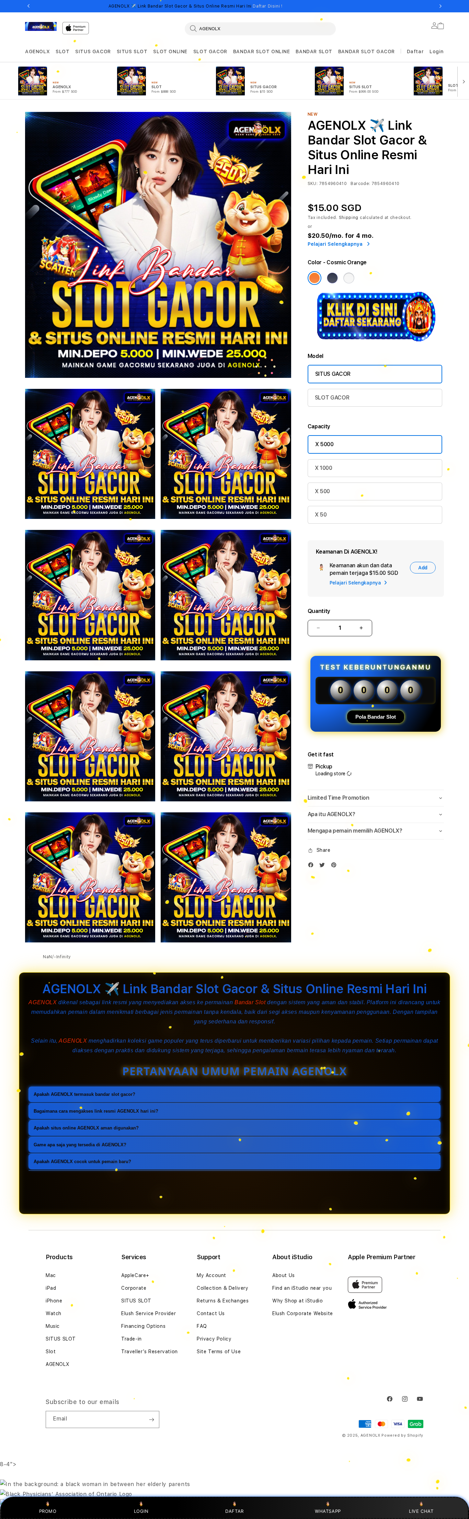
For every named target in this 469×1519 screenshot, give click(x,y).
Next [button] (440, 6)
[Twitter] (324, 866)
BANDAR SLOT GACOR (366, 51)
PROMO (48, 1511)
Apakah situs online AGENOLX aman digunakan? (86, 1127)
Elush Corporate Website (302, 1313)
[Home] (41, 26)
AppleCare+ (135, 1275)
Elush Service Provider (148, 1313)
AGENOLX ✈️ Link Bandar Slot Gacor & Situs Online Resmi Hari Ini (195, 6)
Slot (51, 1351)
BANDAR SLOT (314, 51)
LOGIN (141, 1511)
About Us (283, 1275)
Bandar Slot (250, 1002)
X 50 (321, 514)
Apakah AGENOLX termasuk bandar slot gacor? (84, 1094)
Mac (51, 1275)
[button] (37, 52)
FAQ (202, 1326)
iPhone (54, 1300)
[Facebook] (312, 866)
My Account (211, 1275)
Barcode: (360, 183)
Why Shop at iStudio (297, 1300)
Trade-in (131, 1339)
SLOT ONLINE (170, 51)
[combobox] (260, 28)
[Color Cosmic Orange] (314, 278)
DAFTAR (234, 1511)
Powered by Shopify (402, 1435)
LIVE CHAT (421, 1511)
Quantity (319, 611)
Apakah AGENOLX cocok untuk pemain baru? (82, 1161)
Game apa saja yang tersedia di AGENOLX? (80, 1144)
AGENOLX (37, 51)
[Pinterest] (335, 866)
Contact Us (211, 1313)
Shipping (349, 217)
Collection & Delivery (223, 1288)
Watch (53, 1313)
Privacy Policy (214, 1339)
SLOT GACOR (210, 51)
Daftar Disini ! (267, 6)
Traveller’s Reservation (149, 1351)
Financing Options (143, 1326)
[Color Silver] (348, 278)
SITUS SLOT (132, 51)
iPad (51, 1288)
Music (53, 1326)
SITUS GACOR (93, 51)
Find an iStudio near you (302, 1288)
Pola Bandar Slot (375, 717)
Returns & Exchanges (223, 1300)
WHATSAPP (328, 1511)
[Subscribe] (151, 1419)
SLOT (62, 51)
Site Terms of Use (219, 1351)
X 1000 (323, 468)
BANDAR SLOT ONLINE (261, 51)
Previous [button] (28, 6)
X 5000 (324, 444)
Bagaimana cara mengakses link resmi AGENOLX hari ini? (96, 1111)
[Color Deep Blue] (332, 278)
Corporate (133, 1288)
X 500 (322, 491)
